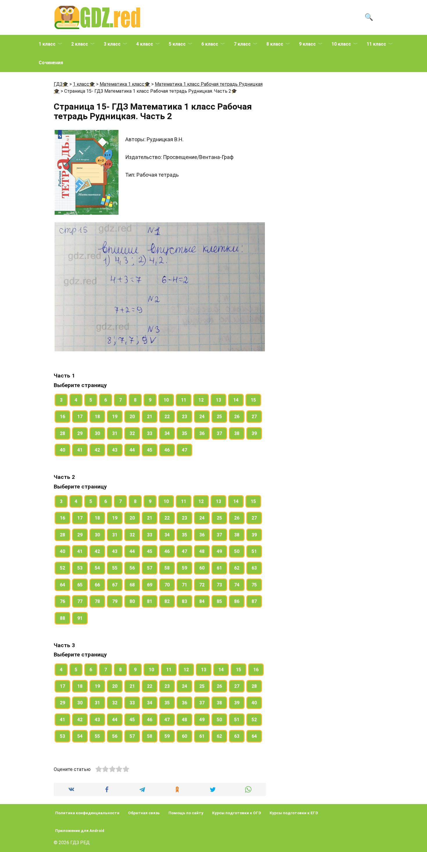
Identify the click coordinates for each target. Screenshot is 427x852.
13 (218, 400)
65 (79, 585)
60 (201, 568)
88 (62, 618)
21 (149, 416)
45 (149, 450)
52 (62, 568)
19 (114, 416)
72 (201, 585)
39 (254, 433)
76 (62, 601)
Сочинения (51, 62)
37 (219, 433)
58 (167, 568)
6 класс (209, 44)
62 (236, 568)
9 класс (307, 44)
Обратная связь (144, 812)
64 (62, 585)
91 (79, 618)
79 (114, 601)
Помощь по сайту (185, 812)
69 (149, 585)
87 (254, 601)
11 (183, 400)
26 (236, 416)
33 (149, 433)
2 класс (79, 44)
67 (114, 585)
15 (253, 400)
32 (132, 433)
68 (132, 585)
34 (167, 433)
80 (132, 601)
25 (219, 416)
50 (236, 551)
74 (236, 585)
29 (79, 433)
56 (132, 568)
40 (62, 450)
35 (184, 433)
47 (184, 450)
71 (184, 585)
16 (62, 416)
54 (97, 568)
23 (184, 416)
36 (201, 433)
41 (79, 450)
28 (62, 433)
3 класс (112, 44)
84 (201, 601)
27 (254, 416)
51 (254, 551)
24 (201, 416)
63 (254, 568)
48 (201, 551)
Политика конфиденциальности (87, 812)
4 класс (144, 44)
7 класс (242, 44)
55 (114, 568)
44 (132, 450)
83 (184, 601)
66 (97, 585)
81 (149, 601)
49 (219, 551)
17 (79, 416)
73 (219, 585)
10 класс (341, 44)
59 (184, 568)
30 (97, 433)
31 (114, 433)
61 (219, 568)
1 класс (47, 44)
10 (166, 400)
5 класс (177, 44)
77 (79, 601)
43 (114, 450)
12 (201, 400)
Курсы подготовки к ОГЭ (236, 812)
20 (132, 416)
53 (79, 568)
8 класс (274, 44)
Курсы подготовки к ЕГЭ (294, 812)
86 (236, 601)
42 (97, 450)
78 (97, 601)
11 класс (376, 44)
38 (236, 433)
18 (97, 416)
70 (167, 585)
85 (219, 601)
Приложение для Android (79, 830)
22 (167, 416)
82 (167, 601)
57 (149, 568)
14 (235, 400)
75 (254, 585)
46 (167, 450)
